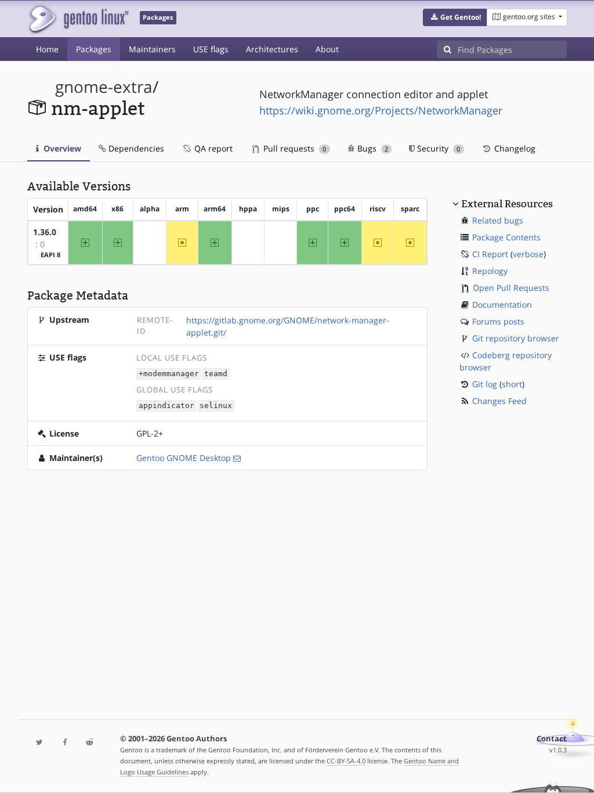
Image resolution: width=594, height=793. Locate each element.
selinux (216, 405)
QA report (212, 148)
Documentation (502, 304)
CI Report (490, 253)
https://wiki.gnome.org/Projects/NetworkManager (380, 110)
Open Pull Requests (511, 287)
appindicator (166, 405)
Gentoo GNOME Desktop (183, 457)
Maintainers (152, 49)
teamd (215, 374)
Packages (93, 49)
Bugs (371, 148)
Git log (484, 384)
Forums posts (498, 321)
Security (437, 148)
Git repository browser (515, 338)
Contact (552, 739)
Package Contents (506, 237)
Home (47, 49)
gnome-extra (104, 87)
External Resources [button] (507, 204)
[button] (455, 17)
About (327, 49)
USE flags (211, 49)
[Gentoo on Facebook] (64, 743)
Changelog (513, 148)
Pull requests (293, 148)
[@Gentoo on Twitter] (39, 743)
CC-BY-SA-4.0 (346, 760)
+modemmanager (169, 374)
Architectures (272, 49)
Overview (61, 148)
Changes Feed (499, 400)
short (512, 384)
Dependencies (135, 148)
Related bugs (497, 220)
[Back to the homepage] (78, 19)
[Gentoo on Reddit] (89, 743)
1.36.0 (44, 231)
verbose (528, 253)
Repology (490, 270)
